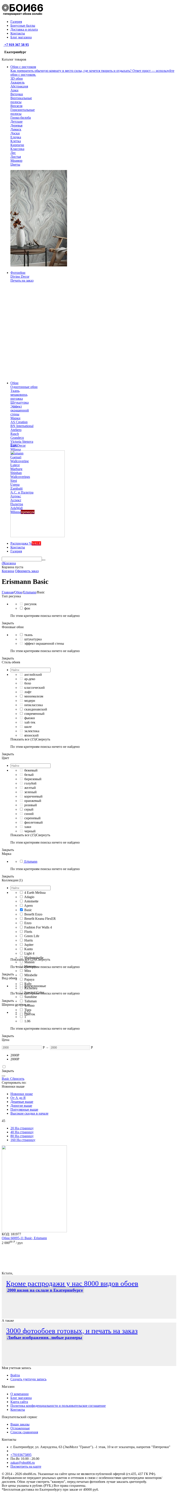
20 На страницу (22, 1128)
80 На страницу (22, 1136)
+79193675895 (20, 1455)
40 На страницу (22, 1132)
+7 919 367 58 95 (16, 44)
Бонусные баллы (22, 25)
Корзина (8, 571)
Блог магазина (21, 37)
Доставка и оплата (24, 29)
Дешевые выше (21, 1101)
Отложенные (20, 1428)
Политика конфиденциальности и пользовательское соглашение (58, 1405)
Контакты (17, 33)
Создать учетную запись (28, 1379)
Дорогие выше (21, 1105)
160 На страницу (22, 1140)
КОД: (6, 1234)
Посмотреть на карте (25, 1466)
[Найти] (43, 560)
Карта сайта (19, 1402)
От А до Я (18, 1098)
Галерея (16, 21)
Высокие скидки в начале (29, 1113)
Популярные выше (24, 1109)
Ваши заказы (20, 1424)
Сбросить (16, 1078)
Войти (15, 1375)
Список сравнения (24, 1432)
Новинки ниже (21, 1094)
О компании (19, 1394)
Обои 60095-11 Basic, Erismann (24, 1238)
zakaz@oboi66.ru (22, 1462)
